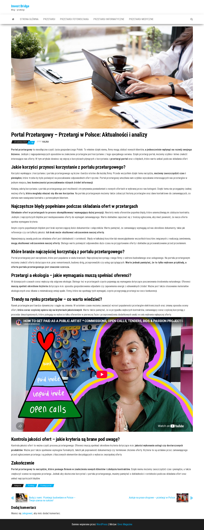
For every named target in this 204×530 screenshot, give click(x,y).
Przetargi (49, 19)
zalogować (27, 513)
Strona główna (29, 19)
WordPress (102, 524)
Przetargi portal (45, 485)
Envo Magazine (124, 524)
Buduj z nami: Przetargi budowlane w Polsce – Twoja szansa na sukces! (52, 499)
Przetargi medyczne (141, 19)
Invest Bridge (20, 6)
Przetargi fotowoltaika (74, 19)
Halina (45, 141)
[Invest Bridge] (13, 19)
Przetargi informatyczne (108, 19)
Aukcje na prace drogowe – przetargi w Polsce (152, 497)
